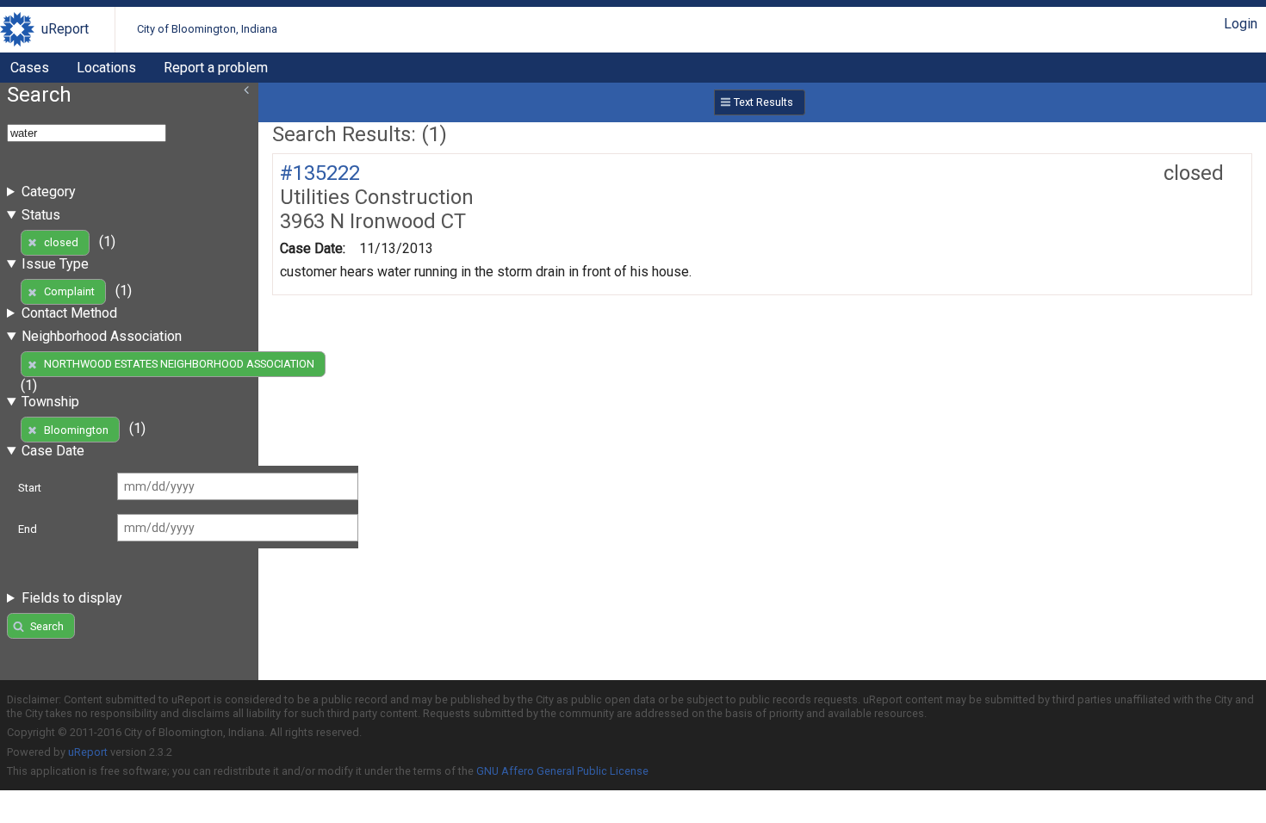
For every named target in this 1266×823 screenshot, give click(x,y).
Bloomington (76, 430)
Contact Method (69, 313)
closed (61, 242)
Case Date (53, 450)
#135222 (320, 173)
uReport (65, 29)
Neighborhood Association (102, 336)
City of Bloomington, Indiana (207, 28)
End (27, 529)
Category (49, 191)
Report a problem (216, 67)
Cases (29, 67)
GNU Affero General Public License (562, 770)
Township (50, 401)
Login (1240, 23)
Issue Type (55, 264)
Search (47, 626)
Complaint (69, 291)
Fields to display (72, 598)
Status (41, 215)
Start (29, 487)
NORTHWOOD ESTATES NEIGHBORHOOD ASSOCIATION (179, 363)
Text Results (763, 102)
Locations (106, 67)
